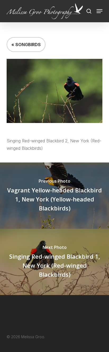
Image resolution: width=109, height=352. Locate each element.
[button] (99, 11)
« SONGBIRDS (26, 44)
